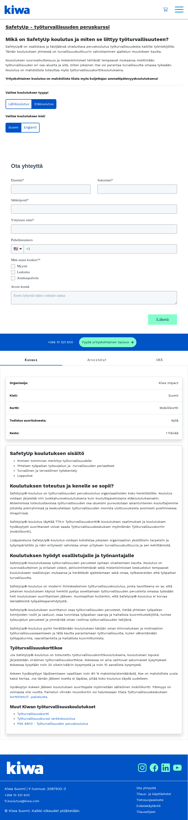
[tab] (31, 359)
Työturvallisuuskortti (33, 714)
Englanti (30, 127)
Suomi (13, 127)
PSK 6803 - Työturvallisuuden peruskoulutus (52, 723)
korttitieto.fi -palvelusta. (29, 697)
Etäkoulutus (43, 104)
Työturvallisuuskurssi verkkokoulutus (46, 718)
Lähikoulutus (18, 104)
